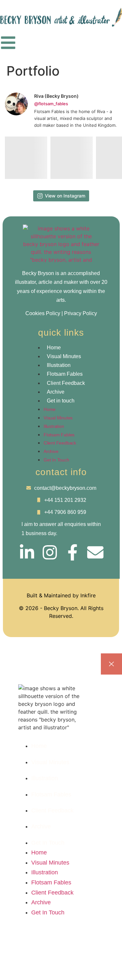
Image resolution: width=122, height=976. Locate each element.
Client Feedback (66, 383)
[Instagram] (50, 552)
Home (54, 347)
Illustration (59, 365)
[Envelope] (95, 552)
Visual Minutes (65, 356)
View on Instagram (65, 195)
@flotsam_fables (51, 103)
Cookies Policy (42, 313)
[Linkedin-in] (27, 552)
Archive (55, 392)
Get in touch (61, 400)
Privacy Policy (80, 313)
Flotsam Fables (65, 374)
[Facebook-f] (72, 552)
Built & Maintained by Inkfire (61, 595)
